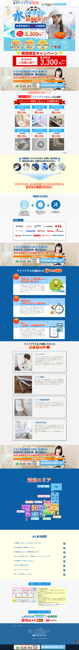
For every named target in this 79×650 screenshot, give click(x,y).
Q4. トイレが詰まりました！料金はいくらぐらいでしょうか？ (32, 556)
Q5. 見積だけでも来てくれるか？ (24, 561)
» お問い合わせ (19, 625)
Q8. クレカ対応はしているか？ (23, 574)
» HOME (15, 625)
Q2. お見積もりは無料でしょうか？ (24, 547)
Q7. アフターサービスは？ (22, 569)
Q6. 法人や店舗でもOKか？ (22, 565)
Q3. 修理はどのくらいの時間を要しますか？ (27, 552)
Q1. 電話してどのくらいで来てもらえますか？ (28, 543)
